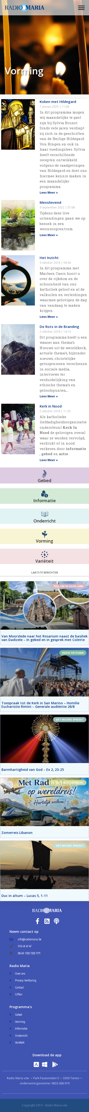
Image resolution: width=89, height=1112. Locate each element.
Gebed (44, 480)
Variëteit (44, 561)
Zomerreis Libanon (17, 832)
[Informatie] (44, 494)
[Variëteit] (44, 554)
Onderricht (44, 521)
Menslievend (50, 202)
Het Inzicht (49, 257)
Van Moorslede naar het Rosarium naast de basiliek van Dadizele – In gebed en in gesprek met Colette (44, 638)
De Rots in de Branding (59, 326)
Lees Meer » (49, 193)
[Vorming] (44, 534)
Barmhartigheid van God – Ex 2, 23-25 (32, 769)
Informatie (44, 500)
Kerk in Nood (51, 406)
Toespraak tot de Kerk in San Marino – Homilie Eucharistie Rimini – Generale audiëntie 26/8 (40, 705)
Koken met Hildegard (58, 101)
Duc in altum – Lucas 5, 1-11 (24, 895)
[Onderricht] (44, 514)
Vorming (44, 541)
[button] (81, 7)
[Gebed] (44, 474)
